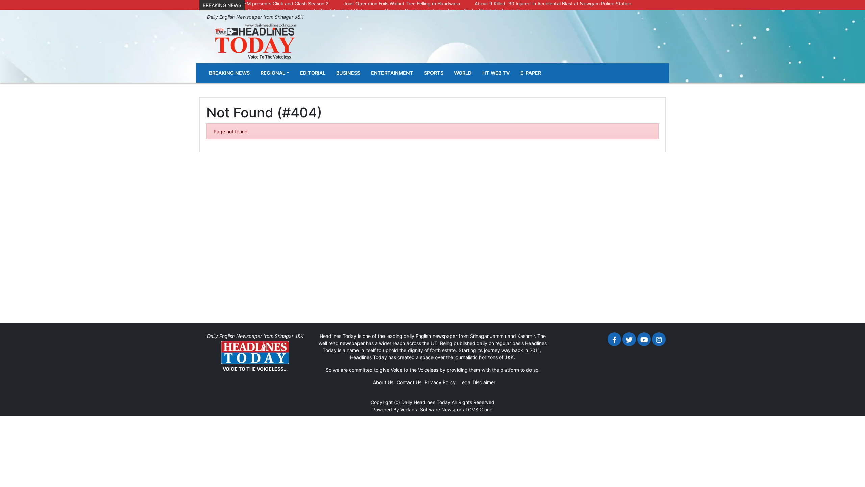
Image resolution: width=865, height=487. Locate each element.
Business (348, 73)
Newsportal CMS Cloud (467, 409)
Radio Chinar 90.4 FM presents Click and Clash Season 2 (265, 3)
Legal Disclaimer (477, 382)
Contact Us (409, 382)
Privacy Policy (440, 382)
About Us (383, 382)
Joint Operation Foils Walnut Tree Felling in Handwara (401, 3)
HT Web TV (496, 73)
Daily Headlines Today (425, 402)
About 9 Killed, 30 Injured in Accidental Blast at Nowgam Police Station (553, 3)
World (462, 73)
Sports (433, 73)
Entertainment (392, 73)
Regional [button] (273, 73)
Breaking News (229, 73)
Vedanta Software (420, 409)
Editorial (312, 73)
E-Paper (530, 73)
